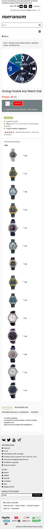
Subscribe (37, 495)
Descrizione (7, 407)
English (18, 10)
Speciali (6, 478)
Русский (13, 10)
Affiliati (6, 475)
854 (25, 336)
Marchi (6, 472)
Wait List (6, 508)
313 (25, 174)
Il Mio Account (8, 505)
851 (25, 318)
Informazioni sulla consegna (15, 412)
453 (25, 210)
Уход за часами (10, 465)
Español (24, 10)
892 (25, 354)
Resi (5, 484)
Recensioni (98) (21, 407)
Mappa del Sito (9, 487)
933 (25, 390)
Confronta (33, 109)
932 (25, 372)
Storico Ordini (20, 505)
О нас (6, 451)
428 (25, 192)
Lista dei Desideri (33, 505)
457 (25, 228)
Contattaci (7, 481)
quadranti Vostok (12, 121)
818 (25, 300)
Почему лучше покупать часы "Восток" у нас (20, 457)
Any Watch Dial (14, 45)
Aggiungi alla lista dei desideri (16, 109)
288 (25, 156)
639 (25, 264)
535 (25, 246)
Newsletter (15, 508)
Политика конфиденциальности (16, 459)
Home (5, 43)
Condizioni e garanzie (11, 462)
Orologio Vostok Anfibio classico (19, 43)
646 (25, 282)
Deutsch (34, 10)
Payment (34, 412)
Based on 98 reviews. (23, 132)
